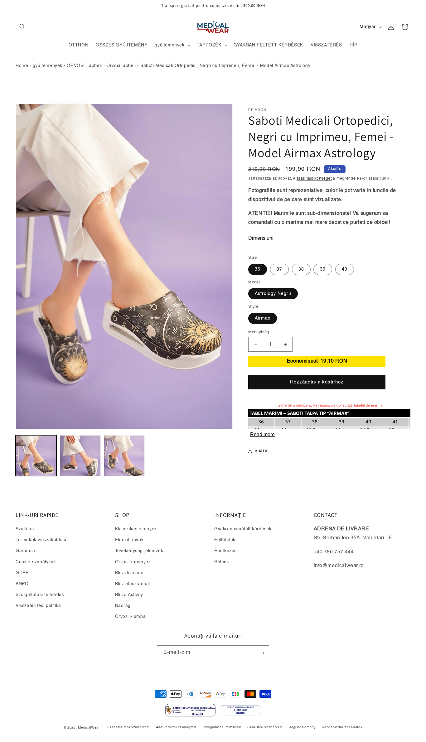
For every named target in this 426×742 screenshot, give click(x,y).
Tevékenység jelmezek (139, 551)
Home (22, 66)
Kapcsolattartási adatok (342, 727)
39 (323, 269)
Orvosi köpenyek (133, 562)
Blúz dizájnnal (130, 573)
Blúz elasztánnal (132, 584)
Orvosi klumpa (130, 617)
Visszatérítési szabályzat (128, 727)
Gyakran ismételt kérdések (243, 529)
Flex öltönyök (129, 540)
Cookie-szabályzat (35, 562)
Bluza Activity (129, 595)
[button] (22, 27)
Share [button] (260, 451)
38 (301, 269)
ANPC (22, 584)
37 (279, 269)
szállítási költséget (314, 179)
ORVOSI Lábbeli (84, 66)
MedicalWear (89, 727)
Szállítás (25, 529)
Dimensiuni (261, 238)
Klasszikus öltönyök (136, 529)
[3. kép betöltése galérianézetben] (124, 455)
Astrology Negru (273, 294)
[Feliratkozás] (262, 653)
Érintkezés (225, 551)
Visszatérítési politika (38, 606)
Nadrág (123, 606)
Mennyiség (258, 332)
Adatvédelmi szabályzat (176, 727)
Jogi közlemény (302, 727)
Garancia (25, 551)
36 (257, 269)
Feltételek (224, 540)
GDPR (22, 573)
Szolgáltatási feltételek (40, 595)
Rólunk (221, 562)
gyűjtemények (47, 66)
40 (344, 269)
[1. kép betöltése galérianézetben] (36, 455)
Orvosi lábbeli (121, 66)
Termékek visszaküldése (42, 540)
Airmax (262, 318)
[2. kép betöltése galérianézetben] (80, 455)
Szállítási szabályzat (265, 727)
